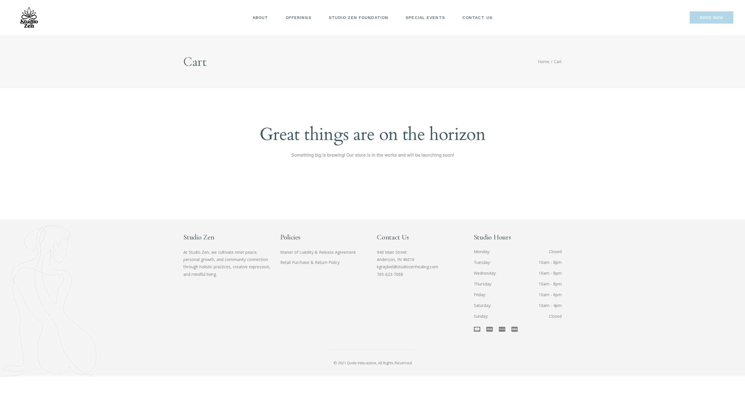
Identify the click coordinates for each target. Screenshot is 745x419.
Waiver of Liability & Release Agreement (318, 252)
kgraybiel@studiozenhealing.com (407, 266)
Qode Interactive (361, 362)
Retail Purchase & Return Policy (310, 262)
